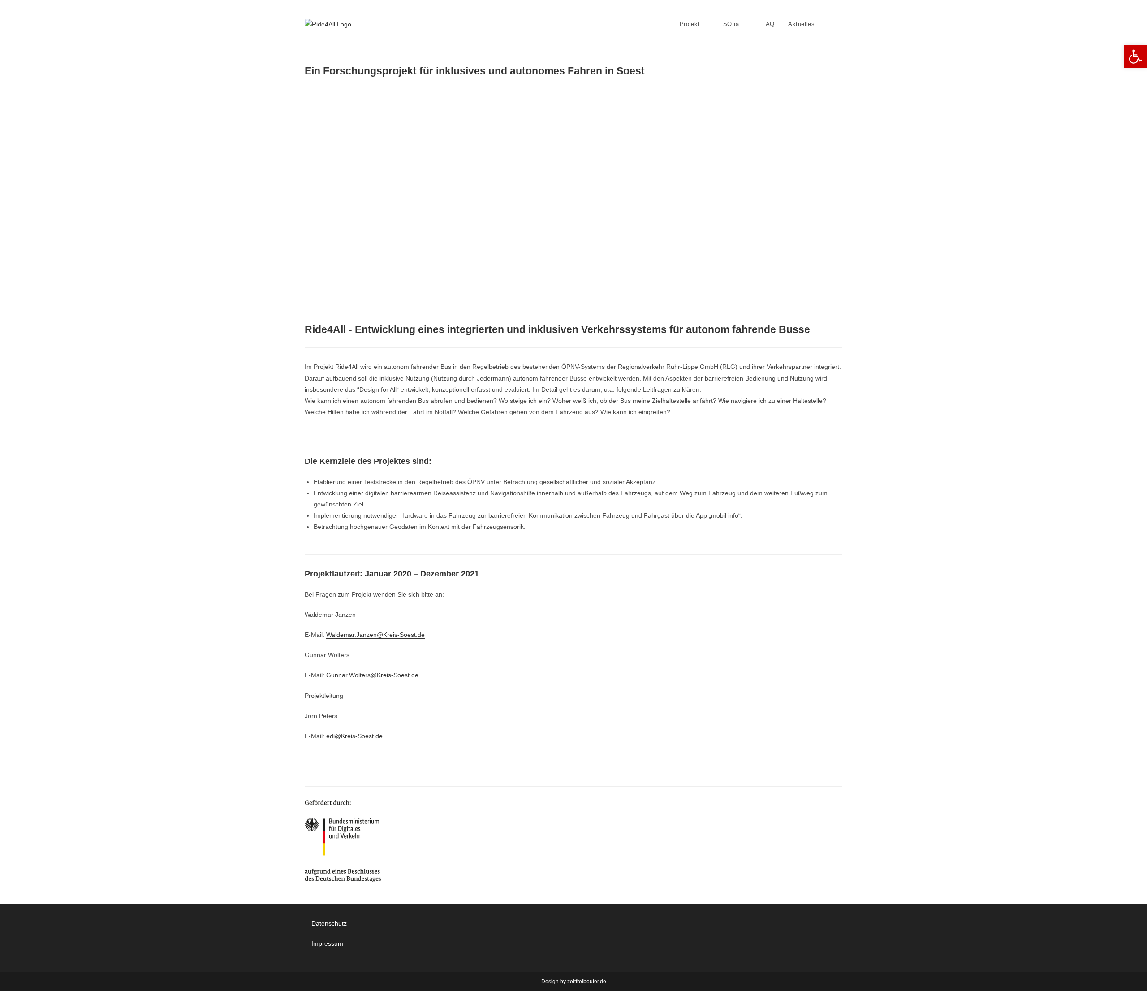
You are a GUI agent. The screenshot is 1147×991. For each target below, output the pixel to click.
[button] (1135, 56)
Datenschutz (329, 923)
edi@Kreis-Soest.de (354, 736)
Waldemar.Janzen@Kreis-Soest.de (375, 634)
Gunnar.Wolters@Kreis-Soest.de (372, 675)
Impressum (327, 943)
